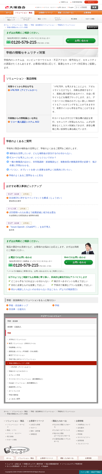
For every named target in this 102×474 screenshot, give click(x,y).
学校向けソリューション (66, 411)
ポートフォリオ (14, 391)
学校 (57, 305)
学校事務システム (15, 347)
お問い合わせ (62, 7)
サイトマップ (35, 466)
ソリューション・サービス (26, 18)
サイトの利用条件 (13, 466)
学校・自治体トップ (18, 305)
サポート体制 (90, 19)
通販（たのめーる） (66, 13)
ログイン (91, 2)
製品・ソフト (42, 19)
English (71, 7)
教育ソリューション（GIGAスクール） (23, 343)
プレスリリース (83, 444)
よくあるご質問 (14, 399)
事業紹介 (81, 431)
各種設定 (34, 434)
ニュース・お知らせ (14, 464)
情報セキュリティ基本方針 (33, 464)
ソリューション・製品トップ (11, 19)
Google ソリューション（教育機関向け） (23, 383)
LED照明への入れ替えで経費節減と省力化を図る (32, 212)
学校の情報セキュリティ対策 (19, 363)
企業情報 (87, 13)
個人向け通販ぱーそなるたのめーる (62, 434)
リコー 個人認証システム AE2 (24, 122)
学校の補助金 (13, 395)
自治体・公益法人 (17, 309)
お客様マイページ (45, 13)
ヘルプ (24, 466)
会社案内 (81, 428)
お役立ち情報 (35, 425)
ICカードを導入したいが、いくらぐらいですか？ (33, 157)
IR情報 (80, 434)
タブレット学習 (14, 375)
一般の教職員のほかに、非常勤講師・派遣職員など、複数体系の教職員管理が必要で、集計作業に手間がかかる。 (53, 164)
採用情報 (81, 440)
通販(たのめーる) (59, 421)
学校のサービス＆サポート (18, 371)
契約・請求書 (35, 431)
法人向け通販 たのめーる (62, 426)
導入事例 (74, 19)
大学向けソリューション (17, 339)
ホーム (8, 13)
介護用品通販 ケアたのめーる (62, 440)
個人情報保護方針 (52, 464)
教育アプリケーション (17, 355)
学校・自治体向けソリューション (43, 411)
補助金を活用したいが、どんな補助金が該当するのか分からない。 (41, 153)
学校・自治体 (12, 321)
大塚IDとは (64, 2)
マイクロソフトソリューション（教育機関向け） (26, 379)
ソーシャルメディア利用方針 (72, 464)
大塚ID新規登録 (77, 2)
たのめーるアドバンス (62, 430)
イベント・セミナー (50, 7)
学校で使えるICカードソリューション (22, 359)
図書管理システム (15, 387)
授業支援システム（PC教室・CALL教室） (24, 351)
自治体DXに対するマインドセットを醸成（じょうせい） (36, 198)
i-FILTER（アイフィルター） (24, 90)
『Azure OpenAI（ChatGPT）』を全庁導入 (29, 227)
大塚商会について (84, 425)
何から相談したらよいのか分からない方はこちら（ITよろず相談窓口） (45, 289)
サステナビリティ (84, 437)
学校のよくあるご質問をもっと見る (26, 175)
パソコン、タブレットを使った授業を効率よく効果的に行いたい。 (41, 170)
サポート (39, 7)
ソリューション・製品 (23, 13)
